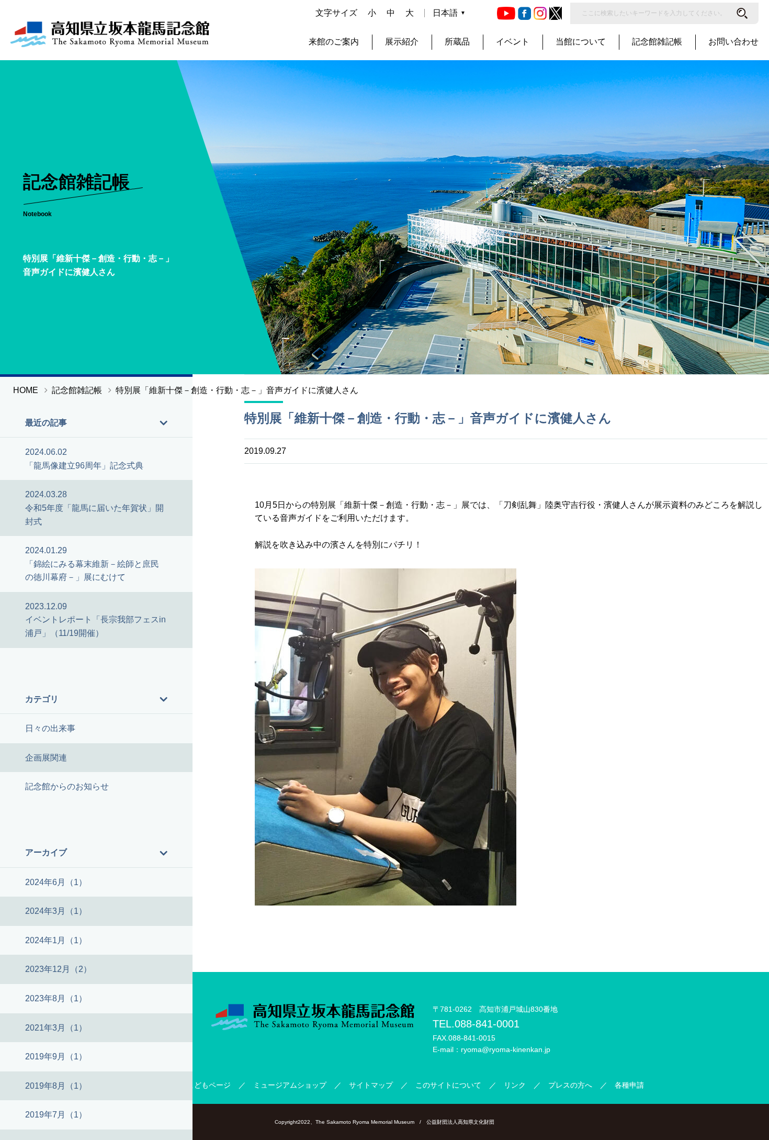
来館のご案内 (334, 41)
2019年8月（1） (56, 1085)
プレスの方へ (570, 1085)
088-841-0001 (487, 1024)
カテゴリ (42, 699)
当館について (581, 41)
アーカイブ (46, 852)
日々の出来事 (50, 728)
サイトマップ (371, 1085)
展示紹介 (402, 41)
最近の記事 (46, 422)
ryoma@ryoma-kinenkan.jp (505, 1049)
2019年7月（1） (56, 1114)
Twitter (555, 13)
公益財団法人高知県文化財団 (460, 1122)
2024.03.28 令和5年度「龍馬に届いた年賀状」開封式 (94, 508)
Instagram (540, 13)
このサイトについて (448, 1085)
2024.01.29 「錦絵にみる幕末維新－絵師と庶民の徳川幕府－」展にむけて (92, 564)
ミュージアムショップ (289, 1085)
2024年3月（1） (56, 911)
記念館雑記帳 (657, 41)
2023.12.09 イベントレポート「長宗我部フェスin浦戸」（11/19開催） (95, 620)
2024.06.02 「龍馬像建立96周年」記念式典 (84, 459)
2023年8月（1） (56, 998)
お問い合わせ (733, 41)
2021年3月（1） (56, 1027)
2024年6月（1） (56, 882)
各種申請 (629, 1085)
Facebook (524, 13)
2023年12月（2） (58, 969)
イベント (512, 41)
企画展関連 (46, 757)
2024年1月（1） (56, 940)
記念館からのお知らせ (67, 786)
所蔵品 (457, 41)
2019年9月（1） (56, 1056)
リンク (515, 1085)
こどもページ (209, 1085)
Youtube (506, 13)
